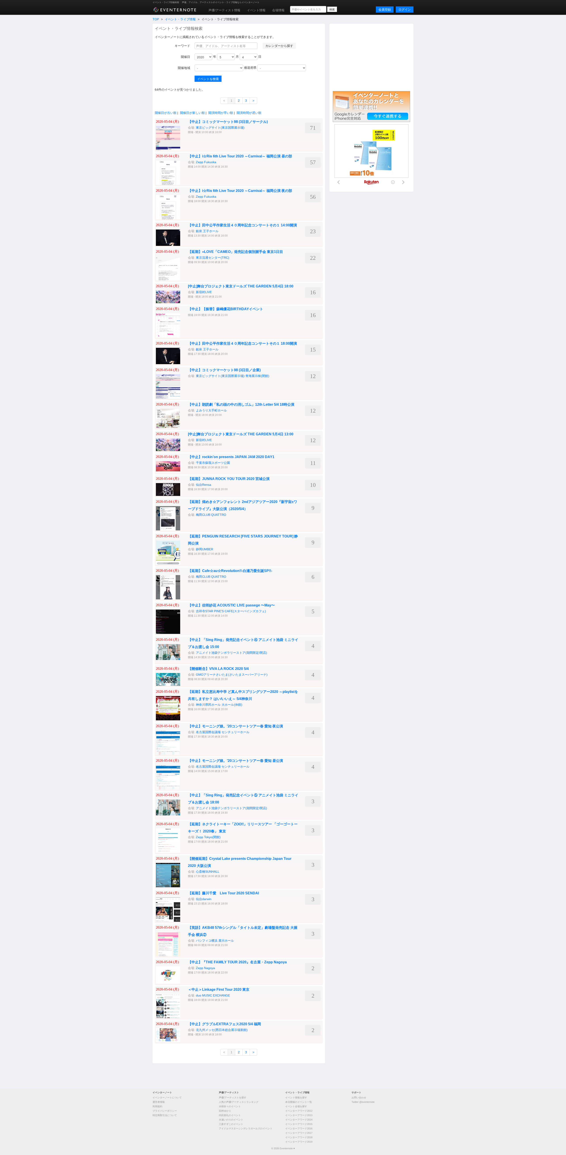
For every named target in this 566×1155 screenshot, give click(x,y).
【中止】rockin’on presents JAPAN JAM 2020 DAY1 (231, 457)
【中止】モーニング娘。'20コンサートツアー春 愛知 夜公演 (235, 726)
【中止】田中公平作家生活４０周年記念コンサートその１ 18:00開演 (242, 343)
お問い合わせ (359, 1097)
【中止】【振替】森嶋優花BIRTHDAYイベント (225, 309)
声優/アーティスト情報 (224, 10)
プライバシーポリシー (165, 1110)
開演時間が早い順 (220, 113)
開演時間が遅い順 (249, 113)
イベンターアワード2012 (298, 1110)
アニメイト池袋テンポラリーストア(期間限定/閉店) (231, 652)
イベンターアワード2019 (298, 1141)
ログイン (404, 9)
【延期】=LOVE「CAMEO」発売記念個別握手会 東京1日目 (235, 252)
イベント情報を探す (296, 1097)
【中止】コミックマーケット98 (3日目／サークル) (228, 122)
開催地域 (184, 68)
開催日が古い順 (165, 113)
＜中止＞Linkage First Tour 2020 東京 (218, 989)
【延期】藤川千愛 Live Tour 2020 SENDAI (223, 893)
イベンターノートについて (167, 1097)
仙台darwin (203, 899)
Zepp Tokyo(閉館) (208, 837)
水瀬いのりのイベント (231, 1119)
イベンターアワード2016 (298, 1128)
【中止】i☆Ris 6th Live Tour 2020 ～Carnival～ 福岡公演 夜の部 (240, 191)
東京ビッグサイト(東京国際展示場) (220, 127)
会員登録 (385, 9)
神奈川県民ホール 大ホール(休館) (219, 704)
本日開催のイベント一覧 (298, 1102)
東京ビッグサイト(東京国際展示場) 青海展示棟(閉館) (232, 376)
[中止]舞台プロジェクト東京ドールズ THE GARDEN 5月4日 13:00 (240, 434)
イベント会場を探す (296, 1106)
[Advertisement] (371, 57)
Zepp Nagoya (205, 968)
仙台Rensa (203, 484)
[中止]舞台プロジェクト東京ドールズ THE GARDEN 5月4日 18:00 (240, 286)
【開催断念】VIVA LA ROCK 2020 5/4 (218, 669)
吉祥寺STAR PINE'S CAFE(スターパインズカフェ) (231, 611)
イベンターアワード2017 (298, 1133)
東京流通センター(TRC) (212, 257)
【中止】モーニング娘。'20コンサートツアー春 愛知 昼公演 (235, 761)
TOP (156, 19)
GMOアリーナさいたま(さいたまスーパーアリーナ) (232, 674)
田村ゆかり (225, 1110)
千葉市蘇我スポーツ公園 (213, 463)
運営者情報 (159, 1102)
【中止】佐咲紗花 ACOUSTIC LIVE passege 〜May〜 (231, 605)
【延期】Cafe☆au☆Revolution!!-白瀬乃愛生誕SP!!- (230, 571)
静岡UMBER (204, 549)
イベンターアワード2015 (298, 1124)
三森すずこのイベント (231, 1124)
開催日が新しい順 (192, 113)
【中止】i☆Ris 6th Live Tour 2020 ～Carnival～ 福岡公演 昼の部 (240, 156)
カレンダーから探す (279, 46)
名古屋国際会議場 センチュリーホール (222, 732)
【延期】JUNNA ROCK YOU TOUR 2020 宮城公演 (229, 479)
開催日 (185, 57)
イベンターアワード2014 (298, 1119)
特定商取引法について (165, 1115)
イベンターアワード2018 (298, 1137)
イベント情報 (256, 10)
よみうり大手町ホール (211, 410)
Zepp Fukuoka (206, 162)
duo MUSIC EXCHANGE (213, 995)
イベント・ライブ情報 (180, 19)
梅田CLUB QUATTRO (211, 514)
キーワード (182, 46)
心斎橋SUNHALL (207, 871)
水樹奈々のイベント (230, 1106)
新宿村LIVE (204, 292)
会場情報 (278, 10)
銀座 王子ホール (207, 231)
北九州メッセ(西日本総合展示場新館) (222, 1030)
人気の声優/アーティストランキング (238, 1102)
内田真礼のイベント (230, 1115)
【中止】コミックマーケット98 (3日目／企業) (224, 370)
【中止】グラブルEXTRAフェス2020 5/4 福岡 (224, 1024)
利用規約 (157, 1106)
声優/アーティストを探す (232, 1097)
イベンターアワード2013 (298, 1115)
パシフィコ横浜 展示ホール (215, 940)
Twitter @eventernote (363, 1102)
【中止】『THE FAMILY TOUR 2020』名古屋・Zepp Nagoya (237, 962)
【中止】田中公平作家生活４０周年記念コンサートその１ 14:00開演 (242, 225)
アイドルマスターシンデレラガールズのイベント (245, 1128)
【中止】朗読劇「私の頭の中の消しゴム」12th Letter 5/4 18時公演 (241, 404)
